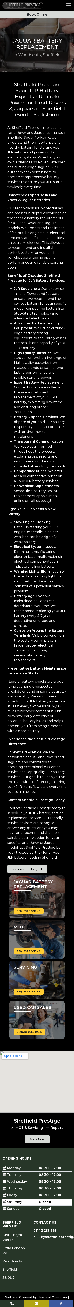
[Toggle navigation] (68, 5)
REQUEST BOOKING (28, 911)
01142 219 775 (44, 1230)
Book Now (37, 1139)
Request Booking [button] (25, 869)
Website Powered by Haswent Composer (36, 1297)
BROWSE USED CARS (29, 1031)
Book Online (37, 14)
